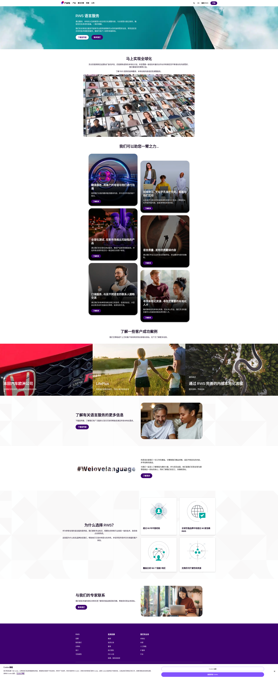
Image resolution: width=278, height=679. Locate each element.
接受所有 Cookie (213, 674)
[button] (65, 3)
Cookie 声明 (20, 673)
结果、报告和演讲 (114, 658)
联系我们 (79, 642)
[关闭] (274, 671)
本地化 (142, 638)
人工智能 (143, 646)
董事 (109, 646)
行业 (141, 654)
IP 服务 (142, 650)
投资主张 (111, 642)
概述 (109, 638)
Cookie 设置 (212, 669)
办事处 (78, 646)
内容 (141, 642)
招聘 (77, 638)
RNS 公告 (111, 654)
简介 (77, 650)
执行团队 (111, 650)
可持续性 (79, 654)
